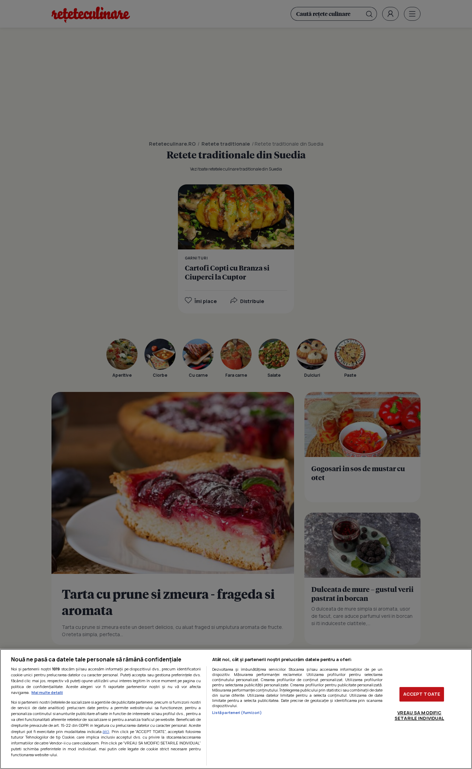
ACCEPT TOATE (422, 694)
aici (106, 731)
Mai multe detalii (47, 692)
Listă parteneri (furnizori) (237, 712)
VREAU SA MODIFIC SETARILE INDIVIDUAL (419, 715)
